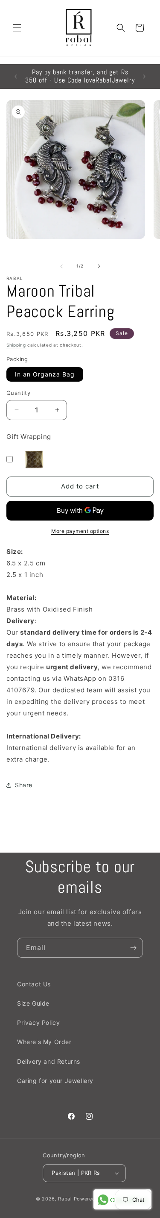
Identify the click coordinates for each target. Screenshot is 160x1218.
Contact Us (34, 984)
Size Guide (33, 1003)
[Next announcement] (144, 76)
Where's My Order (44, 1041)
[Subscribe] (133, 948)
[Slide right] (99, 266)
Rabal (65, 1199)
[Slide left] (61, 266)
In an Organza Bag (45, 374)
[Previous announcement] (15, 76)
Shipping (16, 344)
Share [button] (23, 784)
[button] (17, 27)
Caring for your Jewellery (55, 1080)
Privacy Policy (38, 1022)
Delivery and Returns (48, 1061)
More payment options (80, 531)
